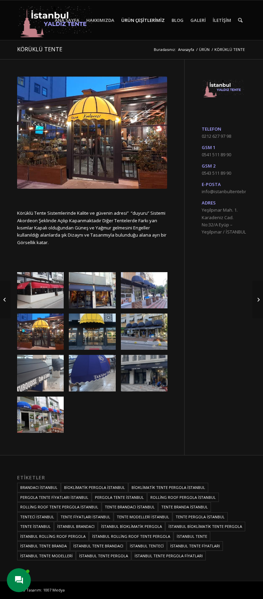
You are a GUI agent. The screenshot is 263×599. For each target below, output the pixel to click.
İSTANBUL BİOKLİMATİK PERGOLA (131, 526)
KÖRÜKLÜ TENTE (39, 49)
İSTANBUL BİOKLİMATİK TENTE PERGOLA (205, 526)
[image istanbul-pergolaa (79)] (95, 375)
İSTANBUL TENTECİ (147, 545)
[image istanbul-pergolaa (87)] (95, 334)
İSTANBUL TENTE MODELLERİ (46, 555)
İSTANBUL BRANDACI (76, 526)
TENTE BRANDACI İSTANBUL (130, 506)
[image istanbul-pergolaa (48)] (43, 417)
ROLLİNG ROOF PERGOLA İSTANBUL (183, 497)
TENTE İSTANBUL (35, 526)
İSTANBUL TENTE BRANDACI (98, 545)
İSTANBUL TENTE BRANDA (43, 545)
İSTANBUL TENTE (192, 536)
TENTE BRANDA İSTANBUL (184, 506)
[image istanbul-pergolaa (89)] (43, 334)
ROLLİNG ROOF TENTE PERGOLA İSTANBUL (59, 506)
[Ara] (240, 20)
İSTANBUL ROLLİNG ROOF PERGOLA (53, 536)
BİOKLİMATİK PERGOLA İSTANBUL (94, 487)
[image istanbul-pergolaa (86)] (147, 334)
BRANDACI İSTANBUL (39, 487)
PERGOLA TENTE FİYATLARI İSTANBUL (54, 497)
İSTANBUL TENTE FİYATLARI (195, 545)
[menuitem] (67, 20)
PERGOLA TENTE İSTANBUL (119, 497)
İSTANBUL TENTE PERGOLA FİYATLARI (169, 555)
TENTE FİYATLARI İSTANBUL (85, 516)
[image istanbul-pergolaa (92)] (43, 293)
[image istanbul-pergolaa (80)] (43, 375)
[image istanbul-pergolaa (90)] (147, 293)
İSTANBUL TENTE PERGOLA (103, 555)
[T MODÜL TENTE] (257, 299)
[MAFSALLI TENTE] (5, 299)
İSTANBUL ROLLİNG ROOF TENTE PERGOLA (131, 536)
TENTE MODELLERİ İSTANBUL (143, 516)
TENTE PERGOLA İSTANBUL (200, 516)
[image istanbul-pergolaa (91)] (95, 293)
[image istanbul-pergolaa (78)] (147, 375)
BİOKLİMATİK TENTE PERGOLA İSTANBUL (168, 487)
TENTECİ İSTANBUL (37, 516)
